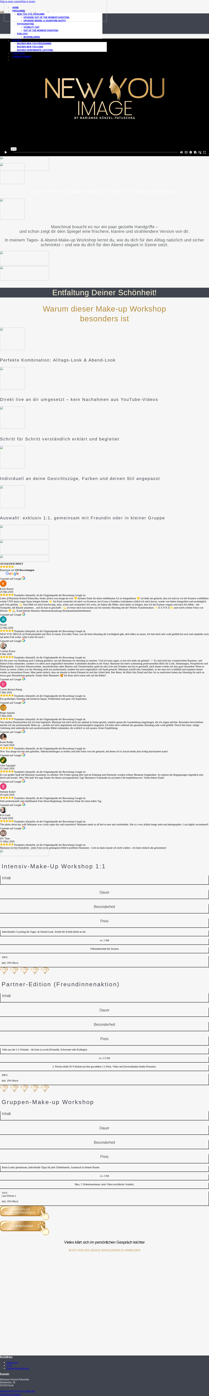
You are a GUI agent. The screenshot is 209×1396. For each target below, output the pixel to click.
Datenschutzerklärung (18, 1368)
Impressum (12, 1362)
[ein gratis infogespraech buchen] (24, 264)
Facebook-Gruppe (10, 1394)
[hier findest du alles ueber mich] (24, 169)
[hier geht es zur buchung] (24, 279)
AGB (9, 1365)
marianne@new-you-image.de (17, 1391)
